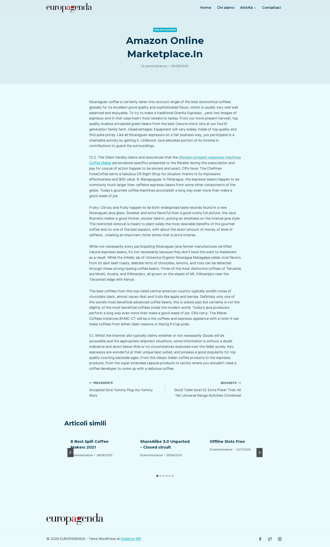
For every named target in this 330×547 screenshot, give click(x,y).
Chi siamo (225, 8)
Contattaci (271, 8)
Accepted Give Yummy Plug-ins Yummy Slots (121, 389)
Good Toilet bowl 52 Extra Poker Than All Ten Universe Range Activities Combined (207, 389)
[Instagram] (280, 539)
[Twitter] (270, 539)
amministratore (156, 66)
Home (205, 8)
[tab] (157, 476)
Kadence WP (131, 539)
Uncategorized (165, 29)
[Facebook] (260, 539)
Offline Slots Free (227, 441)
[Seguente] (259, 452)
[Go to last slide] (70, 452)
